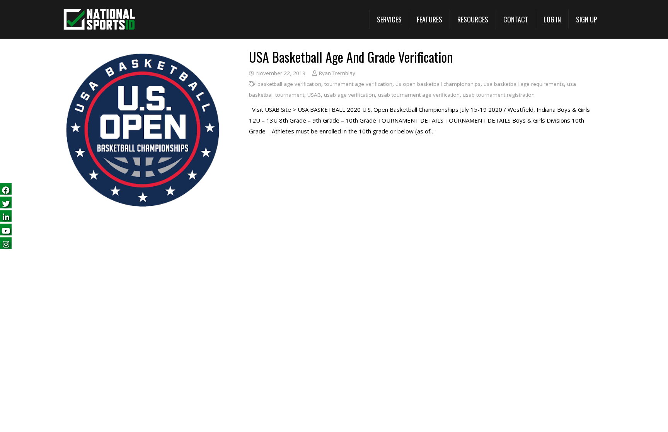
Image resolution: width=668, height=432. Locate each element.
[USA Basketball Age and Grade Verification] (142, 56)
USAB (314, 94)
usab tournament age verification (419, 94)
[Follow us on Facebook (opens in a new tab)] (6, 189)
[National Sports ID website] (99, 19)
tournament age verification (358, 83)
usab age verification (349, 94)
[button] (389, 19)
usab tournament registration (499, 94)
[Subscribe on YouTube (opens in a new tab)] (6, 229)
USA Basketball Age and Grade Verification (351, 57)
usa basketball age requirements (524, 83)
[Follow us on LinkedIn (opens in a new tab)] (6, 216)
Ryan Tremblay (337, 73)
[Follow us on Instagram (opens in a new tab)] (6, 243)
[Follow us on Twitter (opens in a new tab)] (6, 202)
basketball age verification (289, 83)
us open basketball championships (438, 83)
